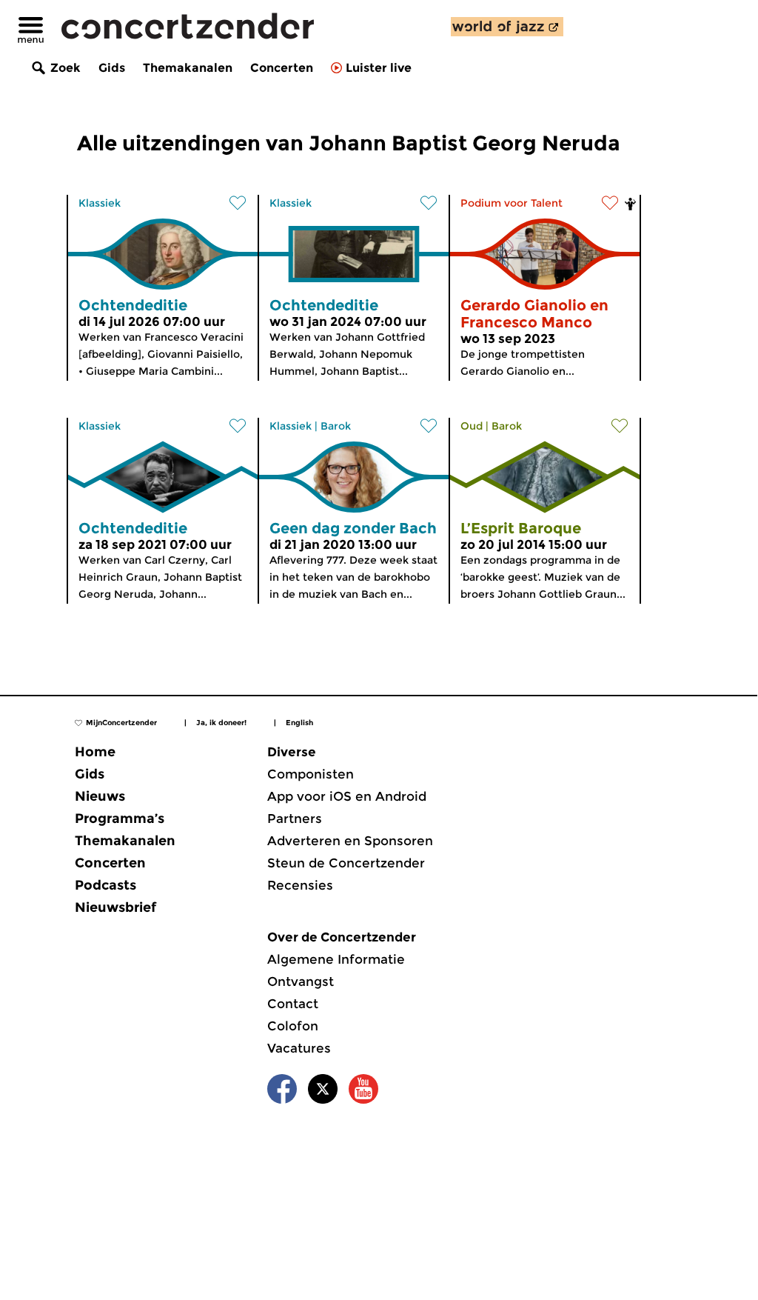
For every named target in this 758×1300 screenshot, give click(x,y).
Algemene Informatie (336, 959)
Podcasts (105, 885)
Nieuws (100, 796)
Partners (294, 818)
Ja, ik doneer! (221, 722)
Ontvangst (300, 981)
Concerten (281, 68)
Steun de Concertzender (346, 863)
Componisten (310, 774)
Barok (336, 426)
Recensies (300, 885)
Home (95, 752)
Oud (471, 426)
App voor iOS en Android (346, 796)
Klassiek (99, 203)
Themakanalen (187, 68)
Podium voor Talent (511, 203)
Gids (111, 68)
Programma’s (119, 818)
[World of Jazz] (507, 26)
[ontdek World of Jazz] (507, 26)
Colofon (292, 1026)
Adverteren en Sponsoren (350, 840)
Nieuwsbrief (115, 907)
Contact (292, 1003)
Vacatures (299, 1048)
